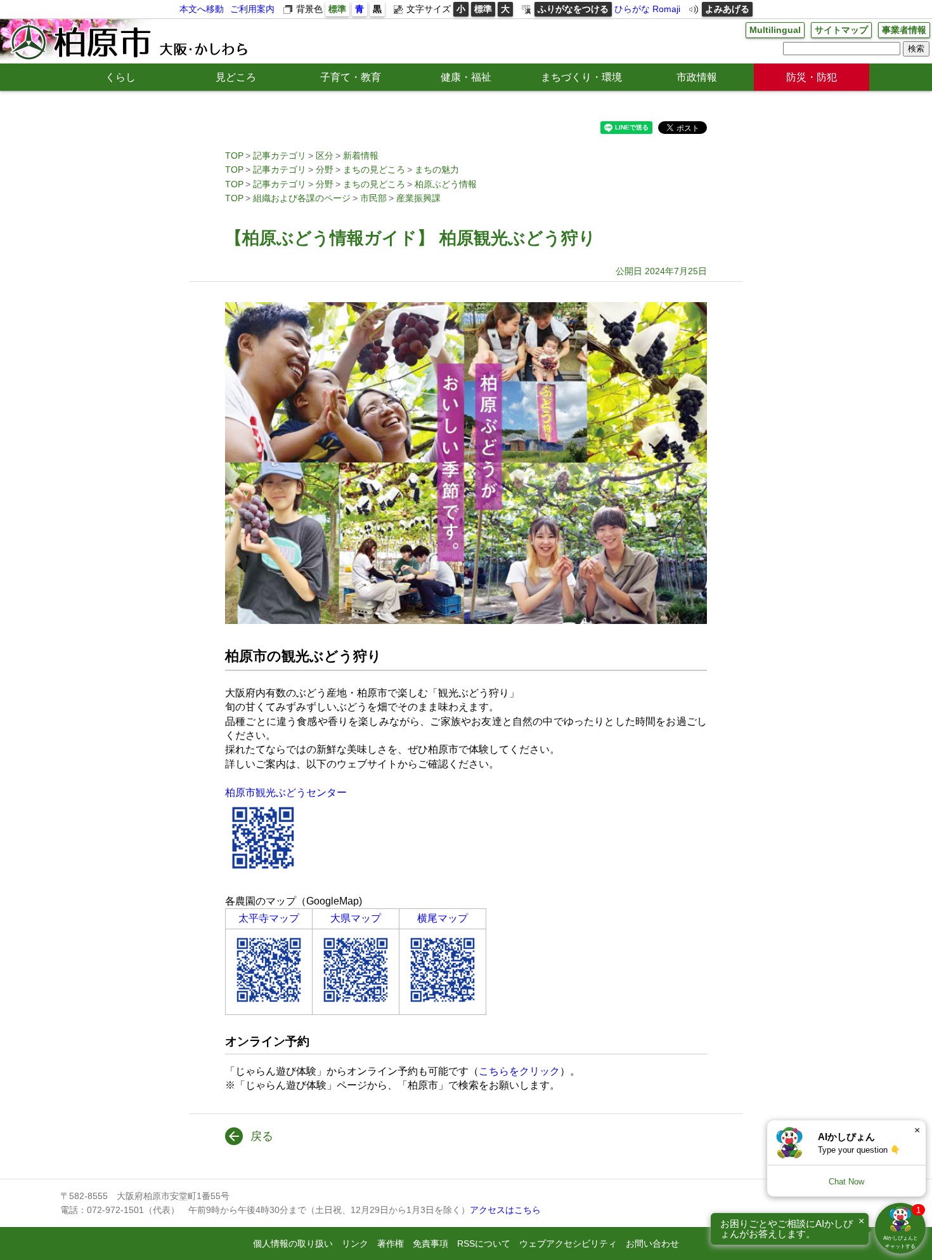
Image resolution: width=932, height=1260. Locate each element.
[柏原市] (128, 41)
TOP (234, 155)
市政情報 (696, 77)
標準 (337, 9)
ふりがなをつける (573, 9)
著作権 (390, 1243)
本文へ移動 (201, 9)
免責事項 (430, 1243)
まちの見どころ (374, 169)
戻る (261, 1136)
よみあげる (727, 9)
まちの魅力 (437, 169)
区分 (324, 155)
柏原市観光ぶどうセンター (286, 792)
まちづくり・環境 (581, 77)
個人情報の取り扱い (293, 1243)
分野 (324, 169)
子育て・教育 (350, 77)
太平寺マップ (268, 918)
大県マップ (355, 918)
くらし (120, 77)
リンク (355, 1243)
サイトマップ (841, 30)
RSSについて (483, 1243)
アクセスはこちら (505, 1210)
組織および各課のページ (302, 198)
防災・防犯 (811, 77)
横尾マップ (442, 918)
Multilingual (775, 30)
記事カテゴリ (279, 155)
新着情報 (361, 155)
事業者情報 (904, 30)
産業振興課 (418, 198)
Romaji (666, 9)
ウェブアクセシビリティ (568, 1243)
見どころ (236, 77)
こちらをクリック (519, 1071)
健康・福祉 (466, 77)
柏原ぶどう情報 (446, 184)
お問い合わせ (652, 1243)
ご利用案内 (252, 9)
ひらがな (632, 9)
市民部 (373, 198)
